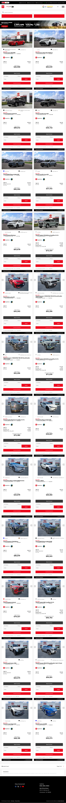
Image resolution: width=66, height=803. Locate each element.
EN (4, 2)
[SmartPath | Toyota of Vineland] (33, 24)
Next (65, 24)
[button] (31, 37)
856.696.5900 (22, 2)
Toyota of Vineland (7, 88)
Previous (1, 24)
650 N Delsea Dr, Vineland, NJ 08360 (57, 2)
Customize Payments (17, 83)
